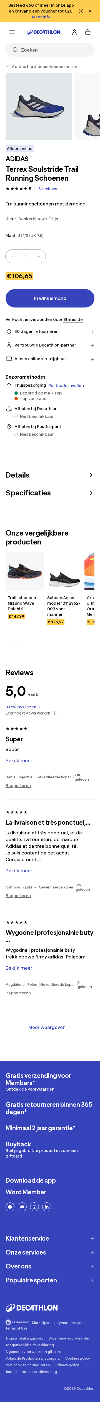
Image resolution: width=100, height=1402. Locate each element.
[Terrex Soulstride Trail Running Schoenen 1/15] (39, 106)
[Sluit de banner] (90, 11)
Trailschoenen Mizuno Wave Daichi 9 (22, 603)
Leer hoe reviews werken (28, 713)
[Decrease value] (12, 256)
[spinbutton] (25, 256)
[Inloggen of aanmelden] (74, 32)
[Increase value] (39, 256)
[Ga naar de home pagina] (43, 32)
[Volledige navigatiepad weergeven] (8, 66)
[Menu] (12, 32)
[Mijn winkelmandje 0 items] (87, 32)
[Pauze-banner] (81, 11)
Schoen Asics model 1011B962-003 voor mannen (63, 606)
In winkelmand (50, 298)
